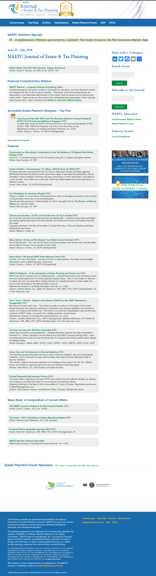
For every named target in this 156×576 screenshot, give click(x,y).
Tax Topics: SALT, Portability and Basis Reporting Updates (37, 417)
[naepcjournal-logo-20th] (41, 10)
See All (36, 35)
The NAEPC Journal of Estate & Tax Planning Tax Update (36, 405)
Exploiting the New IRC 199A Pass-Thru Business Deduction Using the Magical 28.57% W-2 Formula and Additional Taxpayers (54, 120)
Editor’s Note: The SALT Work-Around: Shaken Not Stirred (37, 67)
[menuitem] (17, 22)
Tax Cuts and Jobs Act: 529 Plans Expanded (30, 330)
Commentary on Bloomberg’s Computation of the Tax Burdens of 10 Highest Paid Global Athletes (51, 153)
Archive (112, 518)
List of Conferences (121, 136)
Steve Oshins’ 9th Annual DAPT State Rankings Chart (34, 256)
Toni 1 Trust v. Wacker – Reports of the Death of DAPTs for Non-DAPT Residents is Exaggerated (48, 301)
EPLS (115, 522)
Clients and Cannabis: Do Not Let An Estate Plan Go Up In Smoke (40, 215)
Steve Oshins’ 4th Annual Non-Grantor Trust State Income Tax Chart (41, 239)
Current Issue (88, 518)
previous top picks (20, 140)
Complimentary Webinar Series (126, 119)
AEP (108, 522)
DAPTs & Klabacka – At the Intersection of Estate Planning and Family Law (44, 273)
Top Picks (101, 518)
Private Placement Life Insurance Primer (28, 376)
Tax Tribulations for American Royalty (27, 193)
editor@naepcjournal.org (51, 565)
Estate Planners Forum (122, 123)
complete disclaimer (53, 559)
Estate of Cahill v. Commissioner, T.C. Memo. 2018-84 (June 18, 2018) (41, 169)
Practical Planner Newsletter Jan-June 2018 (29, 429)
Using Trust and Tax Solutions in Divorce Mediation (33, 351)
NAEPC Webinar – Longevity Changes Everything (32, 87)
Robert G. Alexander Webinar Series (64, 100)
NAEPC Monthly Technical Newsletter (26, 440)
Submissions (124, 518)
